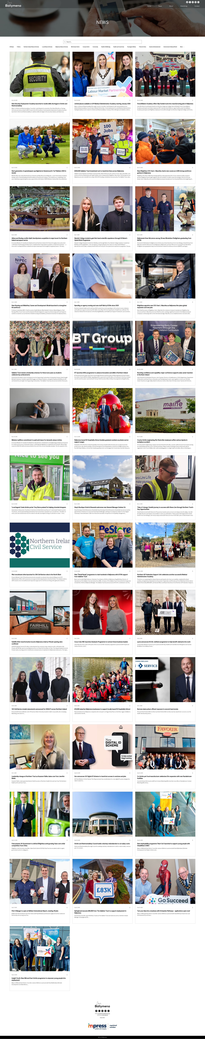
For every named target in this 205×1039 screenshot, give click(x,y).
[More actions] (68, 100)
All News (12, 47)
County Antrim (86, 47)
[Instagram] (196, 2)
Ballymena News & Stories (61, 47)
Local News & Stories (47, 47)
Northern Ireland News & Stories (31, 47)
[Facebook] (187, 2)
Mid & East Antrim (75, 47)
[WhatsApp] (108, 1011)
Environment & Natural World (170, 47)
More (181, 47)
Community (95, 47)
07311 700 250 (105, 1015)
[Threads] (193, 2)
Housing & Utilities (131, 47)
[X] (190, 2)
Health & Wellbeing (105, 47)
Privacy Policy (102, 1017)
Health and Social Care (118, 47)
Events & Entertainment (154, 47)
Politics (18, 47)
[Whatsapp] (198, 2)
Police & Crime (142, 47)
